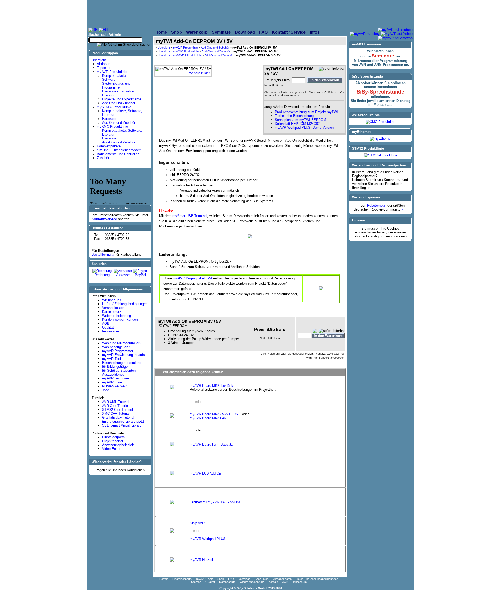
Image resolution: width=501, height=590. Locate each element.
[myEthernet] (380, 139)
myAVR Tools (112, 359)
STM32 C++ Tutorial (117, 410)
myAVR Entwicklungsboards (123, 355)
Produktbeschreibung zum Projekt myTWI (306, 112)
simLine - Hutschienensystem (119, 150)
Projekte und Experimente (121, 99)
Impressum (110, 331)
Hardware (109, 119)
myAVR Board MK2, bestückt (212, 386)
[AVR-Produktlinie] (380, 122)
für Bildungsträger (115, 367)
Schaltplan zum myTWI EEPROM (300, 120)
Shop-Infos (262, 578)
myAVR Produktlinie (112, 72)
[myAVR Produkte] (237, 13)
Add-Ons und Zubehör (118, 103)
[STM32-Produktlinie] (380, 155)
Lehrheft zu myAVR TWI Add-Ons (215, 502)
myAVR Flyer (112, 382)
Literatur (108, 95)
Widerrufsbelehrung (116, 316)
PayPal (140, 275)
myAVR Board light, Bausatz (211, 444)
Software (108, 79)
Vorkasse (123, 275)
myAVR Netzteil (202, 560)
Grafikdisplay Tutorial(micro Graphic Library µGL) (123, 419)
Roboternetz (376, 205)
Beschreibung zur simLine (121, 363)
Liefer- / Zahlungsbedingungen (124, 304)
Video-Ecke (111, 449)
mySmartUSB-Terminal (189, 216)
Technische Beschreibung (294, 116)
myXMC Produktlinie (112, 126)
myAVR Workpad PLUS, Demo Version (304, 128)
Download (244, 578)
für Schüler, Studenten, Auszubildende (119, 372)
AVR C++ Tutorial (115, 406)
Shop (220, 578)
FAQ (231, 578)
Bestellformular (103, 254)
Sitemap (196, 581)
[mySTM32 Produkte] (376, 13)
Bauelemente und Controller (118, 154)
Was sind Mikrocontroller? (121, 343)
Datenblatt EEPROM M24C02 (297, 124)
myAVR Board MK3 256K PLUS (214, 414)
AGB (105, 323)
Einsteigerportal (114, 437)
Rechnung (102, 275)
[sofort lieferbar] (331, 69)
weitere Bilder (199, 73)
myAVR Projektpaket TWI (192, 278)
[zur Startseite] (145, 13)
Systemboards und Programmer (116, 85)
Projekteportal (112, 441)
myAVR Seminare (115, 378)
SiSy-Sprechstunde (380, 92)
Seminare (383, 56)
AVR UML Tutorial (115, 402)
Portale (163, 578)
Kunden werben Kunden (120, 320)
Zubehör (103, 158)
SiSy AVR (197, 523)
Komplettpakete (114, 76)
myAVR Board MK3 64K (208, 418)
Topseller (103, 68)
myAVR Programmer (117, 351)
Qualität (108, 327)
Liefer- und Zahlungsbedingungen (317, 578)
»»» (404, 209)
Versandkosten (113, 308)
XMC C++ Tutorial (115, 414)
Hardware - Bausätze (118, 91)
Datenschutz (111, 312)
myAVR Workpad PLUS (207, 539)
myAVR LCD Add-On (205, 473)
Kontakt (273, 581)
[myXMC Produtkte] (304, 13)
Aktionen (103, 64)
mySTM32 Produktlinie (114, 107)
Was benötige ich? (116, 347)
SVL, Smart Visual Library (121, 425)
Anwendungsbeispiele (118, 445)
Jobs (105, 390)
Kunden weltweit (114, 386)
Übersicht (99, 60)
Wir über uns (111, 300)
